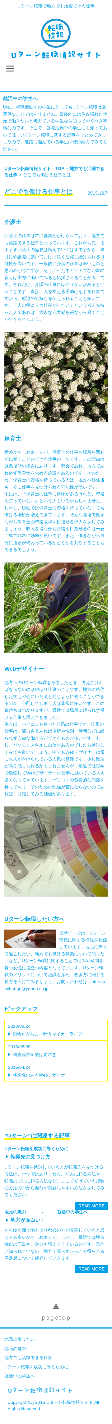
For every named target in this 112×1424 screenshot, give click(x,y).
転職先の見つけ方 (30, 1156)
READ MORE (91, 1205)
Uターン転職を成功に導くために (36, 1148)
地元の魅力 (15, 1211)
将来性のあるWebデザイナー (41, 1075)
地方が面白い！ (28, 1220)
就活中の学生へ (20, 98)
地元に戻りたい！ (21, 1339)
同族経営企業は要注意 (34, 1054)
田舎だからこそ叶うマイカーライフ (47, 1033)
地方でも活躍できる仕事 (28, 1357)
